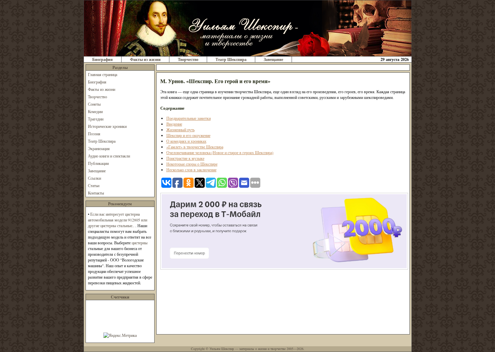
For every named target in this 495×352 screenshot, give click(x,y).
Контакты (96, 193)
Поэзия (94, 133)
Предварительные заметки (188, 118)
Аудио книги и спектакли (109, 156)
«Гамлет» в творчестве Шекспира (194, 146)
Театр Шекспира (231, 59)
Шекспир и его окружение (188, 135)
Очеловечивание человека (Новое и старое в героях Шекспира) (219, 152)
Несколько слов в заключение (191, 169)
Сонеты (94, 104)
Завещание (273, 59)
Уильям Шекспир (221, 348)
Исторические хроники (107, 126)
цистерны (139, 242)
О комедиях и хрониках (186, 141)
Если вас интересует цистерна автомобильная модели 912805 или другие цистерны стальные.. (117, 219)
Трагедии (95, 118)
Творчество (188, 59)
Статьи (93, 185)
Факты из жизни (145, 59)
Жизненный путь (180, 129)
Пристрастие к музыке (185, 158)
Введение (174, 124)
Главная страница (102, 74)
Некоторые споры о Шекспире (192, 164)
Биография (102, 59)
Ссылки (94, 178)
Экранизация (99, 148)
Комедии (95, 111)
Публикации (98, 163)
